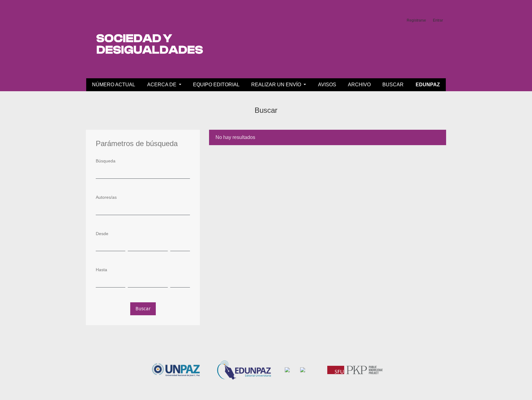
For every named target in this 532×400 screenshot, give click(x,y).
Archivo (359, 84)
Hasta (101, 269)
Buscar (393, 84)
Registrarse (416, 20)
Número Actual (113, 84)
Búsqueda (105, 160)
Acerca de (162, 84)
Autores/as (106, 197)
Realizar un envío (276, 84)
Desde (102, 233)
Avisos (327, 84)
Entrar (438, 20)
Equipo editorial (216, 84)
